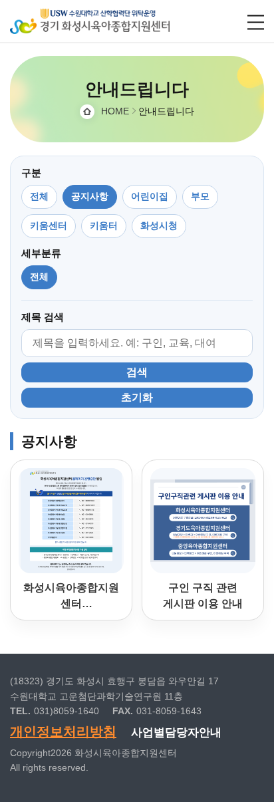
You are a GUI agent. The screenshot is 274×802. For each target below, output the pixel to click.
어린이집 (149, 196)
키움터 (104, 225)
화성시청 (159, 225)
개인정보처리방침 (63, 731)
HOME (115, 111)
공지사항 (89, 196)
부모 (200, 196)
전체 (39, 196)
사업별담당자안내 (176, 732)
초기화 (137, 397)
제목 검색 (42, 317)
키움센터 (48, 225)
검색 (137, 372)
